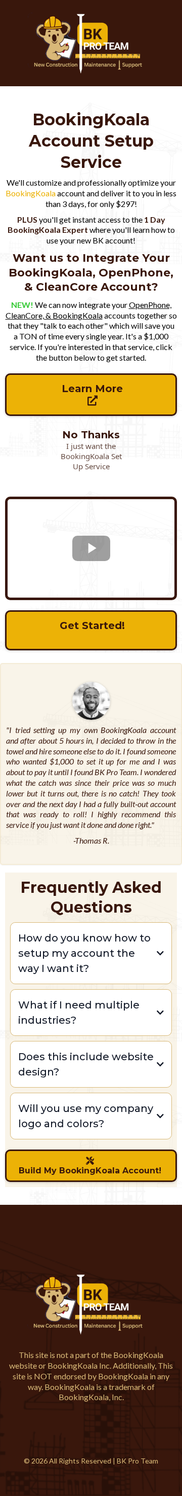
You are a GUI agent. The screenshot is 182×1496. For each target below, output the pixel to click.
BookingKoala (31, 193)
